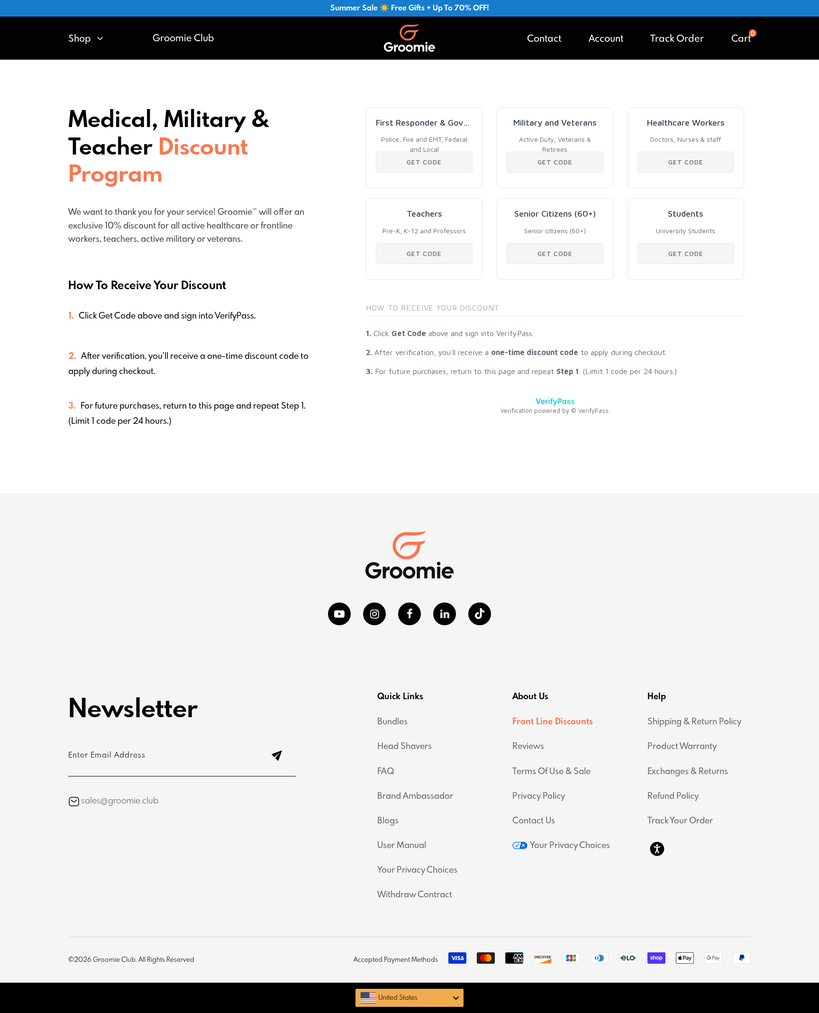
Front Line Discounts (552, 722)
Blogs (388, 821)
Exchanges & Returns (687, 771)
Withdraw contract (414, 895)
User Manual (401, 845)
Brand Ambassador (415, 796)
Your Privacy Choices (417, 870)
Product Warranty (682, 746)
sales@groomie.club (119, 801)
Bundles (392, 722)
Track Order (677, 39)
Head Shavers (404, 746)
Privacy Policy (538, 796)
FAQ (385, 771)
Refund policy (673, 796)
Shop (80, 39)
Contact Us (533, 821)
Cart (741, 39)
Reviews (528, 746)
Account (606, 39)
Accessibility (656, 848)
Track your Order (680, 821)
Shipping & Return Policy (694, 722)
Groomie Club (183, 39)
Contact (544, 39)
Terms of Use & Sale (551, 771)
